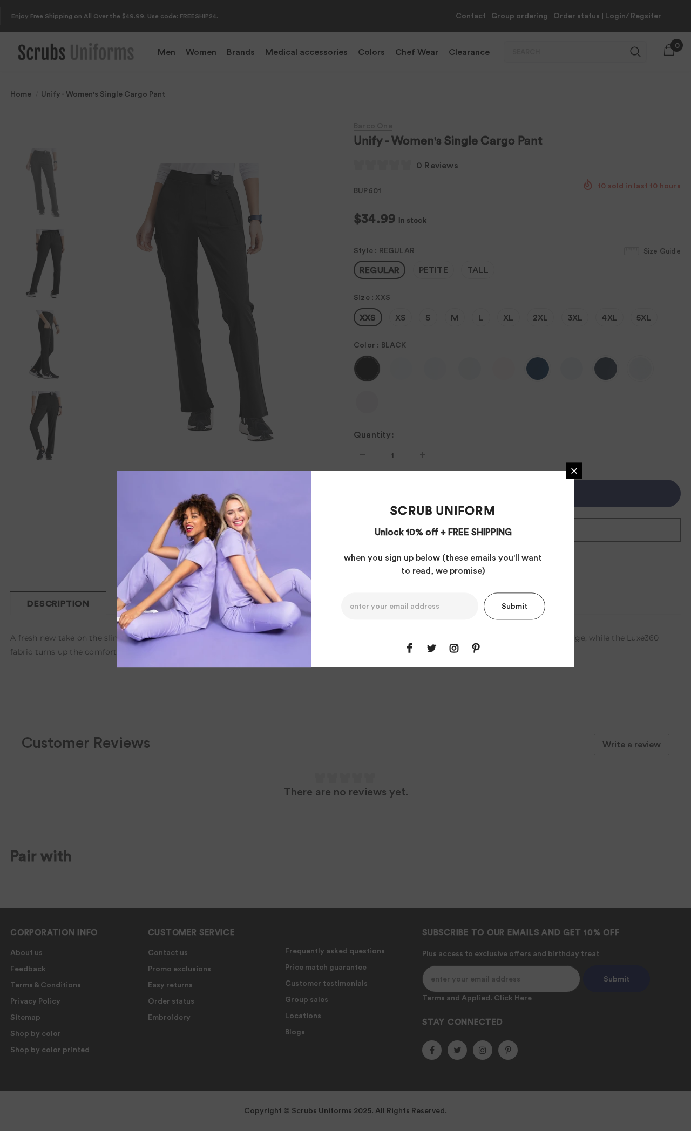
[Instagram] (454, 649)
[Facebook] (410, 649)
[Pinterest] (476, 649)
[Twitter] (432, 649)
